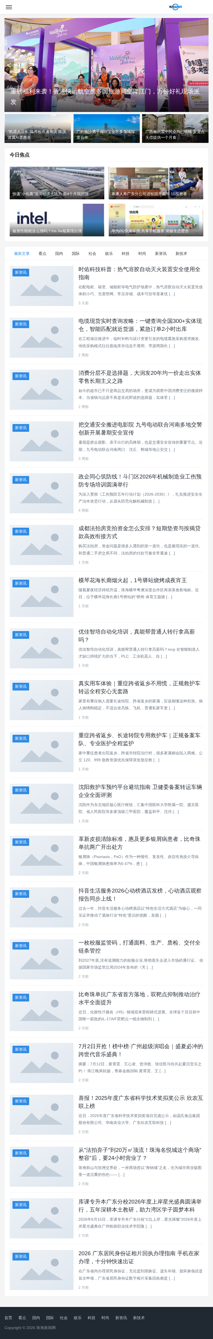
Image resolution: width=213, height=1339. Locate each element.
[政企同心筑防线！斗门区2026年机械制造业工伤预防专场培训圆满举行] (41, 493)
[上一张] (9, 65)
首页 (8, 1318)
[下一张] (204, 65)
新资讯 (161, 253)
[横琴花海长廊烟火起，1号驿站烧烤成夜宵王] (41, 597)
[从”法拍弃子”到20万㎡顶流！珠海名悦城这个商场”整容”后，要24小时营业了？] (41, 1167)
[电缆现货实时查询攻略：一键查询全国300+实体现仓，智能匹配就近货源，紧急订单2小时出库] (41, 338)
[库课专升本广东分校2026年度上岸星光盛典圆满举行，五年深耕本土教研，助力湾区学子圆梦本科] (41, 1218)
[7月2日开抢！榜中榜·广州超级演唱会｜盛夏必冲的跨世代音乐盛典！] (41, 1063)
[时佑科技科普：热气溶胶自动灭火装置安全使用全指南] (41, 286)
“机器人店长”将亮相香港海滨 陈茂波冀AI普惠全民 (77, 101)
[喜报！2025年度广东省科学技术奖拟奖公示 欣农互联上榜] (41, 1115)
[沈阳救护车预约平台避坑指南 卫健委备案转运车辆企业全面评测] (41, 804)
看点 (42, 253)
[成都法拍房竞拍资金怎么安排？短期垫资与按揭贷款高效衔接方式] (41, 545)
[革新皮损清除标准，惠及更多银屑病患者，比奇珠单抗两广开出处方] (41, 856)
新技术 (181, 253)
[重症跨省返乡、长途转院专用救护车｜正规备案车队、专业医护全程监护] (41, 752)
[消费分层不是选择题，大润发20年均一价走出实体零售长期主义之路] (41, 390)
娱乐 (109, 253)
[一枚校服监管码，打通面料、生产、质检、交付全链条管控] (41, 959)
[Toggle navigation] (9, 7)
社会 (92, 253)
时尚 (142, 253)
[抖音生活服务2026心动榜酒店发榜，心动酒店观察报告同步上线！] (41, 907)
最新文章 (22, 253)
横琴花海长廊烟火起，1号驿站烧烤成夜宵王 (132, 580)
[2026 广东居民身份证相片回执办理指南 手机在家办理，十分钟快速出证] (41, 1270)
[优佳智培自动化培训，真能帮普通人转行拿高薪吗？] (41, 648)
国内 (59, 253)
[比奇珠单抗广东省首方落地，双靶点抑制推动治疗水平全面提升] (41, 1011)
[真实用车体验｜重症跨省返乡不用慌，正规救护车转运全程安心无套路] (41, 700)
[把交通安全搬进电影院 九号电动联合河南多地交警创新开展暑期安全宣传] (41, 441)
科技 (126, 253)
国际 (76, 253)
